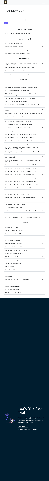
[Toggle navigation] (43, 2)
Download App (23, 426)
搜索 (5, 18)
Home (5, 6)
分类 (26, 18)
